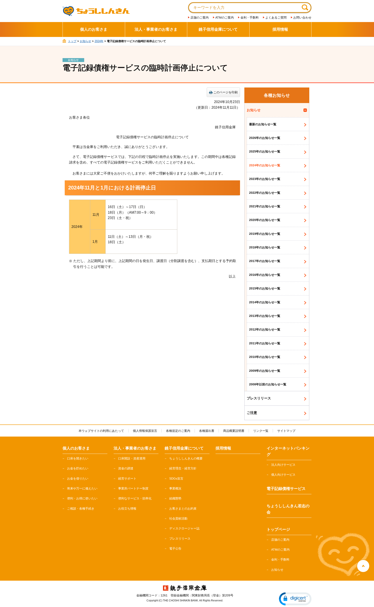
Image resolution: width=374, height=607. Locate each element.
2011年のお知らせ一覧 (264, 343)
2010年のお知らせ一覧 (264, 357)
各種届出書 (206, 430)
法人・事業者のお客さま (156, 29)
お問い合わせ (302, 17)
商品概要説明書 (233, 430)
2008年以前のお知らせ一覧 (267, 384)
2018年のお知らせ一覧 (264, 247)
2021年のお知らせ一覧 (264, 206)
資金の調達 (125, 468)
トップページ (278, 529)
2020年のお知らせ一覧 (264, 220)
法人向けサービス (283, 464)
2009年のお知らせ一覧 (264, 370)
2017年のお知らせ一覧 (264, 261)
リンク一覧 (260, 430)
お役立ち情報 (127, 508)
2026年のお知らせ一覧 (264, 138)
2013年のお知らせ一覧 (264, 316)
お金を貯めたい (77, 468)
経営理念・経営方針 (183, 468)
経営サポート (127, 478)
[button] (295, 599)
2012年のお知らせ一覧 (264, 329)
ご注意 (252, 413)
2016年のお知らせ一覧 (264, 274)
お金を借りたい (77, 478)
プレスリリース (259, 398)
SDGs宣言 (176, 478)
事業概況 (175, 488)
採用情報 (280, 29)
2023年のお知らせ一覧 (264, 179)
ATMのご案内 (224, 17)
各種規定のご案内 (178, 430)
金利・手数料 (249, 17)
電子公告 (175, 548)
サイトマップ (286, 430)
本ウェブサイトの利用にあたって (101, 430)
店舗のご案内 (199, 17)
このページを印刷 (225, 92)
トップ (72, 41)
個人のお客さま (93, 29)
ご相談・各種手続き (80, 508)
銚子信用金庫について (218, 29)
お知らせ (85, 41)
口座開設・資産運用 (131, 458)
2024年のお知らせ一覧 (264, 165)
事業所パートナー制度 (133, 488)
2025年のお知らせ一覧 (264, 151)
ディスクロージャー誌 (184, 528)
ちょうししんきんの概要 (186, 458)
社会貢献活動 (178, 518)
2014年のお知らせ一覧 (264, 302)
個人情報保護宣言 (145, 430)
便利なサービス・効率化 (135, 498)
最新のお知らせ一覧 (262, 124)
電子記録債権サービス (286, 488)
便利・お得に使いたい (82, 498)
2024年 (99, 41)
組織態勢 (175, 498)
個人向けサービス (283, 474)
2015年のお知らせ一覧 (264, 288)
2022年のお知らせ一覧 (264, 192)
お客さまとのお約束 (183, 508)
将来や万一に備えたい (82, 488)
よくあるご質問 (276, 17)
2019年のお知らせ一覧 (264, 233)
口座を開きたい (77, 458)
